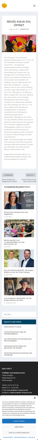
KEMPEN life (24, 29)
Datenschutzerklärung (20, 437)
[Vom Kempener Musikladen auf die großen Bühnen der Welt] (19, 286)
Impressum (31, 437)
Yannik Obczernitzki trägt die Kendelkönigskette (15, 333)
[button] (35, 398)
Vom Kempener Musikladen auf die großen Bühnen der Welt (18, 299)
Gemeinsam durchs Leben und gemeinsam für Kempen (15, 347)
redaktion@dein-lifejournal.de (21, 393)
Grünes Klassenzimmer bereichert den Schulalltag (18, 354)
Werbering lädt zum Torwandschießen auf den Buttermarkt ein (14, 242)
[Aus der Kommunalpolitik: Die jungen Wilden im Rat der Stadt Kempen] (19, 258)
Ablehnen (19, 427)
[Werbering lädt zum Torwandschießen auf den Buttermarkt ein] (19, 228)
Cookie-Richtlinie (8, 437)
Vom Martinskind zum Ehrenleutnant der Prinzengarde (18, 340)
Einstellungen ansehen (19, 433)
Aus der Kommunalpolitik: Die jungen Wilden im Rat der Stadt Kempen (18, 271)
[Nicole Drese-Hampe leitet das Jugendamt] (19, 200)
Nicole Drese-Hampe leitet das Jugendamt (16, 213)
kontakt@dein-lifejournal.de (17, 390)
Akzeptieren (19, 421)
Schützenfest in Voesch (12, 327)
